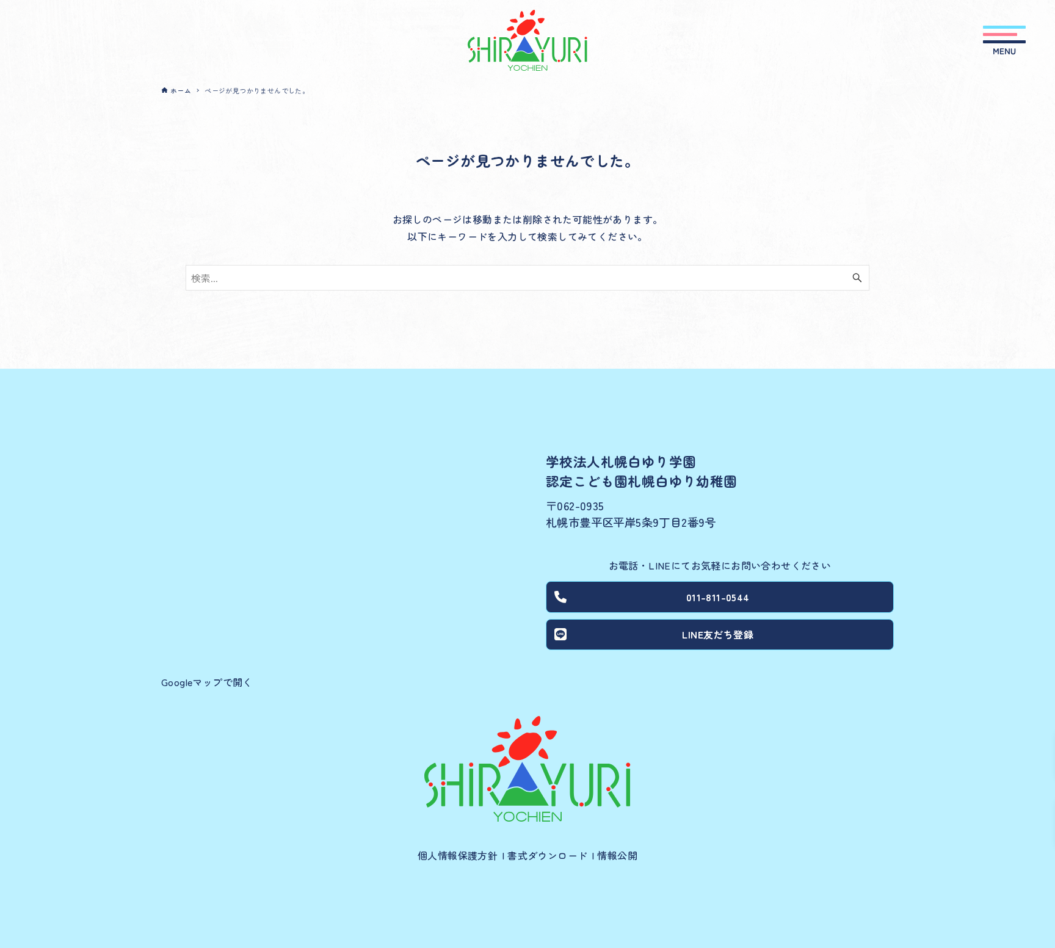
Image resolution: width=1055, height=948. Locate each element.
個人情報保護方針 (458, 855)
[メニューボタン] (1004, 40)
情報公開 (617, 855)
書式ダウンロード (547, 855)
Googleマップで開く (207, 682)
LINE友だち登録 (717, 634)
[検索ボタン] (857, 278)
